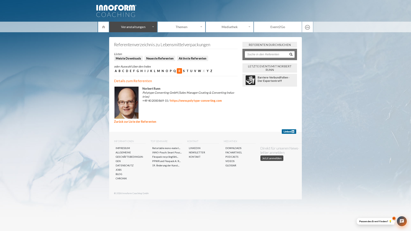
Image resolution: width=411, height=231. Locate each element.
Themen (181, 27)
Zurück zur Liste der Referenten (135, 121)
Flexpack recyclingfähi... (165, 156)
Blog (119, 174)
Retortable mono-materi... (166, 148)
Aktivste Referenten (192, 58)
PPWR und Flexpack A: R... (166, 161)
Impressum (123, 148)
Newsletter (197, 152)
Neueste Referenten (160, 58)
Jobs (119, 169)
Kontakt (195, 156)
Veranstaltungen (133, 27)
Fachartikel (233, 152)
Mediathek (230, 27)
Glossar (230, 165)
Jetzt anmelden (272, 158)
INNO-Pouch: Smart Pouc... (167, 152)
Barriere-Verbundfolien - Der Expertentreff (273, 79)
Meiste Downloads (128, 58)
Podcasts (231, 156)
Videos (230, 161)
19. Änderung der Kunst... (165, 165)
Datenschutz (125, 165)
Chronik (121, 178)
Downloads (233, 148)
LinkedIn (194, 148)
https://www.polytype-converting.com (196, 100)
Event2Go (277, 27)
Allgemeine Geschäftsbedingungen (130, 157)
